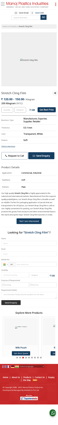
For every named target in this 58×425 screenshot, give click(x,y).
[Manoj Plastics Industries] (27, 5)
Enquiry (51, 377)
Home (5, 26)
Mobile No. (5, 259)
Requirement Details (9, 290)
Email (3, 249)
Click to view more (8, 146)
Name (3, 238)
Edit (33, 109)
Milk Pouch (11, 347)
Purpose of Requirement (10, 280)
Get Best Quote (11, 353)
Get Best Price (47, 109)
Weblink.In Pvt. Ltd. (31, 390)
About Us (16, 377)
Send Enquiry (43, 155)
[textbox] (26, 17)
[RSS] (35, 380)
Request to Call (16, 155)
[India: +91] (5, 264)
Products (13, 26)
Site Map (27, 380)
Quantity (4, 270)
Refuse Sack (50, 347)
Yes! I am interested (29, 221)
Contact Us (40, 377)
